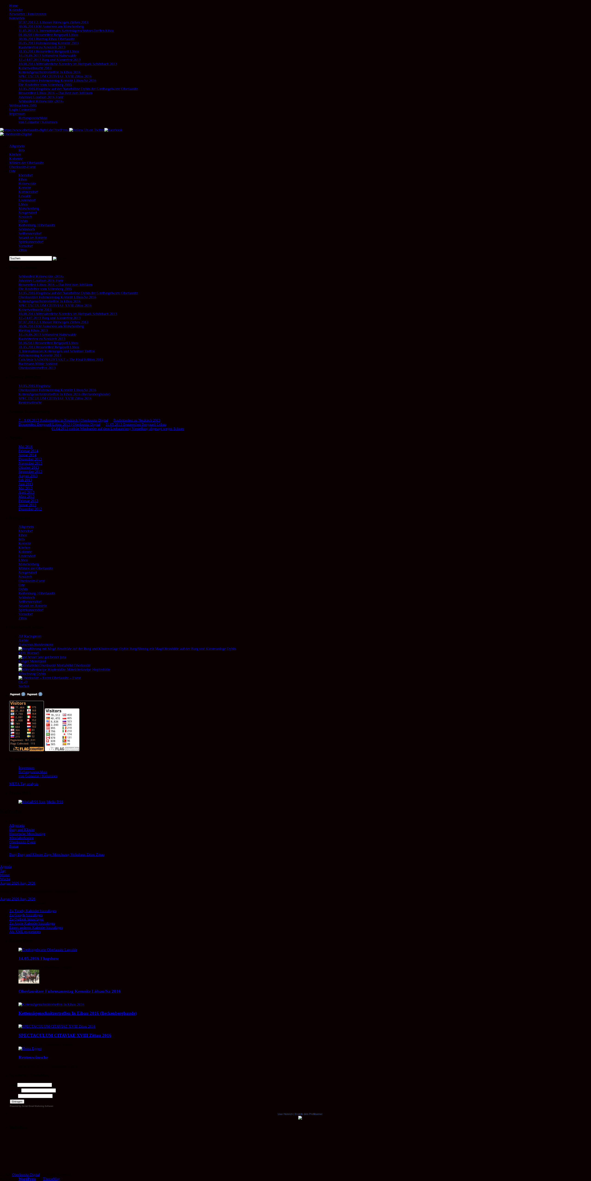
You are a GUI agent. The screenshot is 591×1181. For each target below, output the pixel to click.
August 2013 (27, 476)
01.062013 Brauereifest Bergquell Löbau (48, 35)
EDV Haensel (28, 653)
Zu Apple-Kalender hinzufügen (32, 923)
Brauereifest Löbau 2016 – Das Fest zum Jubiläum (55, 93)
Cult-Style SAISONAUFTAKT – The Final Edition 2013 (60, 359)
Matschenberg (28, 208)
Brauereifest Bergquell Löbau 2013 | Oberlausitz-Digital (59, 424)
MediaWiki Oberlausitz (73, 665)
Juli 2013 (25, 480)
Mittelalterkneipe (21, 838)
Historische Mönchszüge (27, 834)
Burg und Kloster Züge (35, 854)
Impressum (17, 114)
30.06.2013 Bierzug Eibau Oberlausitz (46, 39)
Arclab (25, 1106)
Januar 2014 (27, 455)
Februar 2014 (28, 451)
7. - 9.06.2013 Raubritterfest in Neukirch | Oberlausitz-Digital (63, 420)
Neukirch (25, 217)
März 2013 (26, 496)
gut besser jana (55, 657)
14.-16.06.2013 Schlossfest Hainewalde (47, 56)
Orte (12, 171)
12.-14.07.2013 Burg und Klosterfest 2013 (49, 60)
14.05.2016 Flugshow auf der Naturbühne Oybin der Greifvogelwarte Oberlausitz (78, 89)
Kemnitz (24, 188)
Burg (13, 854)
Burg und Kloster (22, 830)
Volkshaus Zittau (83, 854)
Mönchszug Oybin (32, 674)
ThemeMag (51, 1179)
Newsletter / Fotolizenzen (27, 14)
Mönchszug (61, 854)
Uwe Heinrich (285, 1114)
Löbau (23, 204)
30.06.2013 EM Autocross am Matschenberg (51, 26)
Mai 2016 (25, 447)
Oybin (23, 221)
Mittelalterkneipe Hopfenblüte (88, 669)
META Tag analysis (23, 784)
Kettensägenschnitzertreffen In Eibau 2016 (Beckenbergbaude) (64, 394)
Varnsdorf (25, 246)
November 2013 (30, 463)
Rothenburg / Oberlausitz (36, 225)
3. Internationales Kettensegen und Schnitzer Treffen (56, 351)
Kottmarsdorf (28, 192)
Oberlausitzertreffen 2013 (37, 368)
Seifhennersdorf (30, 233)
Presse (13, 846)
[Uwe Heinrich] (300, 1118)
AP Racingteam (29, 636)
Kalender (16, 10)
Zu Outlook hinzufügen (26, 919)
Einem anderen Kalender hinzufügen (36, 927)
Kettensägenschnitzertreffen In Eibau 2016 (49, 72)
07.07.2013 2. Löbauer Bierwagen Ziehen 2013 (53, 22)
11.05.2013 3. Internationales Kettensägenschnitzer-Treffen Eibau (66, 31)
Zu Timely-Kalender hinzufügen (32, 911)
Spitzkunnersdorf (30, 242)
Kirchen (15, 154)
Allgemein (16, 146)
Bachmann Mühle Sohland (37, 364)
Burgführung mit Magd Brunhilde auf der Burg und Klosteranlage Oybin (182, 649)
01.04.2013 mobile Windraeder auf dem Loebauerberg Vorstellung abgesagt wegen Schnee (117, 429)
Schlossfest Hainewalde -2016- (41, 101)
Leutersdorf (26, 200)
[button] (23, 903)
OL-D (22, 682)
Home (13, 6)
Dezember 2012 (30, 509)
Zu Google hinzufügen (25, 915)
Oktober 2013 (28, 467)
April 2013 (26, 492)
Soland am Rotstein (32, 238)
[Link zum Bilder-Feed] (31, 802)
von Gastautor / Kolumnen (37, 122)
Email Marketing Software (41, 1106)
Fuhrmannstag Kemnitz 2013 (39, 355)
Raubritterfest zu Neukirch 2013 (41, 47)
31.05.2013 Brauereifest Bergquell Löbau (48, 51)
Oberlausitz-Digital (26, 1175)
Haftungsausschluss (32, 118)
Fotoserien (16, 18)
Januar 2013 (27, 505)
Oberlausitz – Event (66, 678)
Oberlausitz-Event (22, 167)
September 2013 (30, 472)
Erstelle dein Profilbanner (309, 1114)
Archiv (23, 640)
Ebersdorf (25, 175)
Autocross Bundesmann (35, 645)
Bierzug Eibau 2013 (33, 330)
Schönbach (26, 229)
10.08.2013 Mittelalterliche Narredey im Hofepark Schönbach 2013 (67, 64)
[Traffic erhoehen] (17, 695)
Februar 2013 (28, 501)
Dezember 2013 (30, 459)
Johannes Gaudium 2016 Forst (40, 97)
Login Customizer (22, 110)
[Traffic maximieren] (34, 695)
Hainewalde (27, 183)
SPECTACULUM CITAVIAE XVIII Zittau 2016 (55, 76)
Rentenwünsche (30, 402)
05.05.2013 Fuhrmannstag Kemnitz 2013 (48, 43)
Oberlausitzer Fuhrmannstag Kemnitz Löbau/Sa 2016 (57, 80)
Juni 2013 (25, 484)
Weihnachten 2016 (22, 105)
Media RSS (54, 802)
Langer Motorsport (32, 661)
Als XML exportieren (25, 932)
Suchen (23, 686)
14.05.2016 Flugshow (34, 386)
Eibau (22, 179)
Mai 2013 (25, 488)
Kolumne (16, 159)
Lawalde (24, 196)
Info (21, 150)
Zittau (22, 250)
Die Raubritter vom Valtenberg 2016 (45, 85)
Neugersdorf (27, 213)
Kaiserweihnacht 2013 (34, 68)
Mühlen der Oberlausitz (26, 163)
